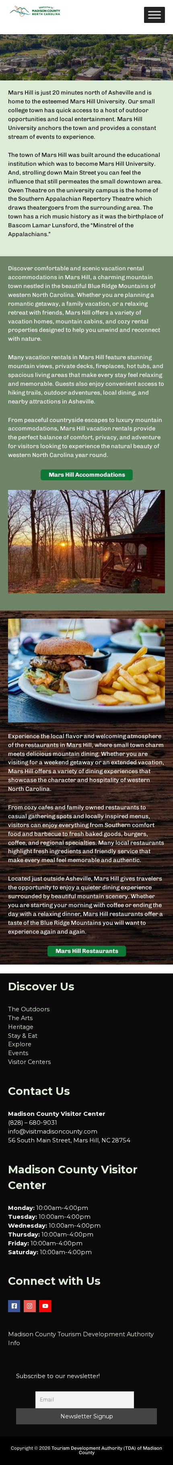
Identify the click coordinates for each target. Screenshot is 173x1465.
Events (18, 1053)
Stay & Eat (22, 1035)
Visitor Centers (29, 1062)
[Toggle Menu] (154, 15)
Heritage (20, 1027)
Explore (19, 1044)
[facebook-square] (15, 1306)
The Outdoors (28, 1009)
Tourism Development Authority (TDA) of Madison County (106, 1450)
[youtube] (46, 1306)
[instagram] (31, 1306)
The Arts (20, 1018)
